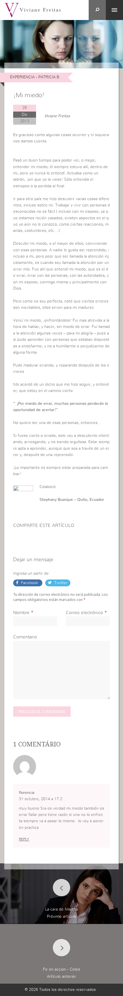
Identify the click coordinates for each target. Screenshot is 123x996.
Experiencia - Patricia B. (35, 77)
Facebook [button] (29, 583)
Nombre (21, 612)
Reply (24, 839)
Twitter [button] (60, 583)
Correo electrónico (84, 612)
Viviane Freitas (57, 116)
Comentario (25, 637)
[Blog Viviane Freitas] (32, 10)
